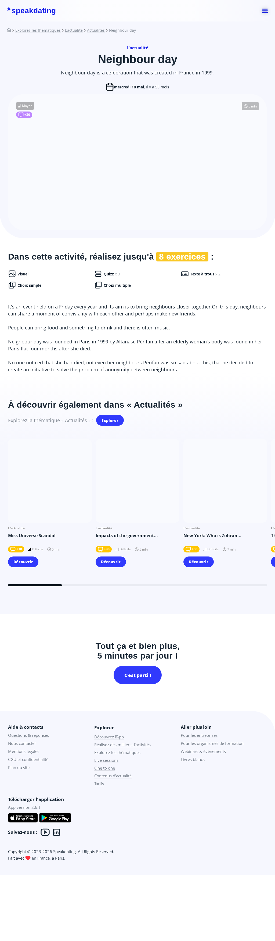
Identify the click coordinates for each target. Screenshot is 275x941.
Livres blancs (193, 759)
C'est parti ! (137, 675)
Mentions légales (23, 751)
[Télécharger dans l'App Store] (23, 818)
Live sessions (106, 760)
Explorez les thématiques (38, 30)
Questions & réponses (28, 735)
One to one (104, 768)
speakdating (34, 11)
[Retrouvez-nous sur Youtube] (45, 832)
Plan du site (19, 767)
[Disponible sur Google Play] (55, 818)
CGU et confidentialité (28, 759)
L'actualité (74, 30)
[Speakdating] (11, 30)
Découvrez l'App (109, 736)
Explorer (110, 420)
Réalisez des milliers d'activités (122, 744)
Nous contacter (22, 743)
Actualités (96, 30)
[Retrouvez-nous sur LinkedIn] (56, 832)
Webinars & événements (203, 751)
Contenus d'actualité (113, 775)
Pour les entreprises (199, 735)
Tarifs (99, 783)
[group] (50, 506)
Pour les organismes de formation (212, 743)
